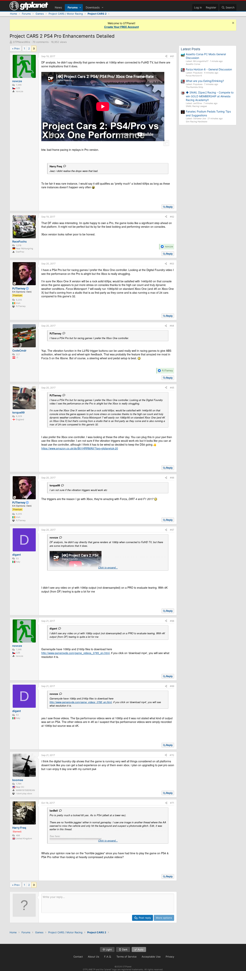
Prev (17, 48)
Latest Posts (190, 49)
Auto (140, 949)
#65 (172, 387)
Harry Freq (56, 166)
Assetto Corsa (193, 64)
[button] (80, 7)
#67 (172, 529)
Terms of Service (126, 956)
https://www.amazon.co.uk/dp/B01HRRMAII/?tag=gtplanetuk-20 (79, 448)
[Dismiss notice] (232, 23)
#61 (172, 56)
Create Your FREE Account (121, 26)
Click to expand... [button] (108, 567)
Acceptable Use (151, 956)
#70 (172, 755)
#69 (172, 686)
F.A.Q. (107, 956)
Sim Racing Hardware (196, 121)
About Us (93, 956)
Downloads (93, 7)
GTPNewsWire (21, 41)
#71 (172, 802)
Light (108, 949)
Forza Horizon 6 (194, 75)
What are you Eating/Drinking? (205, 81)
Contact (78, 956)
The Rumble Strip (194, 87)
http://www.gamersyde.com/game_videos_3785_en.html (75, 653)
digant (53, 628)
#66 (172, 477)
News (58, 7)
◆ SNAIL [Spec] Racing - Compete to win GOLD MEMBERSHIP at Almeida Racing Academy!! (210, 96)
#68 (172, 620)
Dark (124, 949)
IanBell (54, 810)
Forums (73, 7)
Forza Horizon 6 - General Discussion (209, 69)
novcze (54, 537)
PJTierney (55, 333)
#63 (172, 263)
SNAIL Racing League (196, 106)
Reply (169, 206)
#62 (172, 216)
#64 (172, 325)
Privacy (170, 956)
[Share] (166, 56)
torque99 (55, 485)
